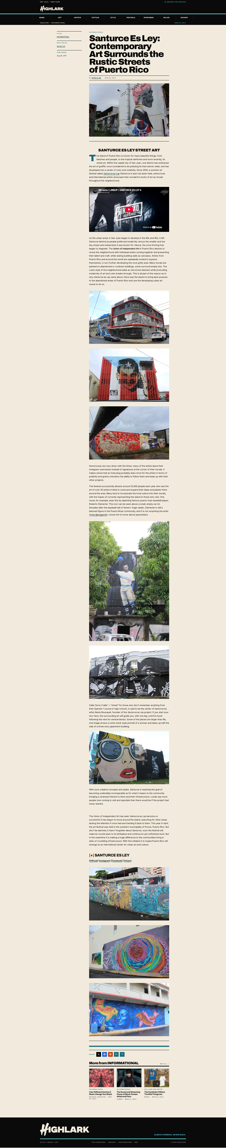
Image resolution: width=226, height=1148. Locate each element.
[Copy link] (122, 1054)
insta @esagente (98, 514)
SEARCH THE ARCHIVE (176, 2)
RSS (136, 1142)
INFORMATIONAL (63, 37)
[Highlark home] (113, 9)
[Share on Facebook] (104, 1054)
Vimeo (127, 861)
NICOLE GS (61, 46)
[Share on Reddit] (110, 1054)
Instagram (104, 861)
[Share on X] (98, 1054)
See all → (164, 1063)
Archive (112, 1142)
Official (93, 861)
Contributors (125, 1142)
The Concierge (98, 1142)
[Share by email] (116, 1054)
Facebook (117, 861)
